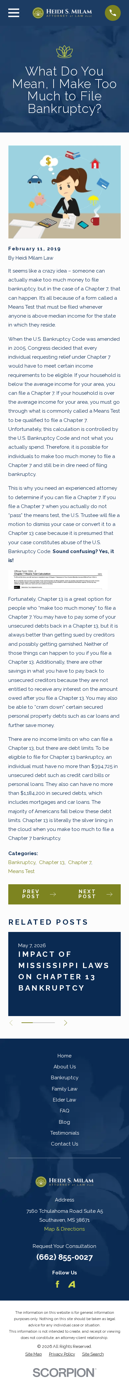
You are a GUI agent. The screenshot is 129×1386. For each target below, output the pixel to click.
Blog (64, 1122)
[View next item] (65, 1023)
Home (64, 1056)
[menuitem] (33, 1354)
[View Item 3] (49, 1022)
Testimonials (64, 1133)
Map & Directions (64, 1229)
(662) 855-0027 (64, 1257)
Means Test (21, 871)
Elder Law (64, 1100)
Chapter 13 (51, 862)
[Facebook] (57, 1284)
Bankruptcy (21, 862)
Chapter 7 (79, 862)
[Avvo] (71, 1284)
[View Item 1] (27, 1022)
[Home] (62, 13)
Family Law (64, 1089)
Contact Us (64, 1144)
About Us (65, 1067)
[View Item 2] (38, 1022)
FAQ (64, 1111)
